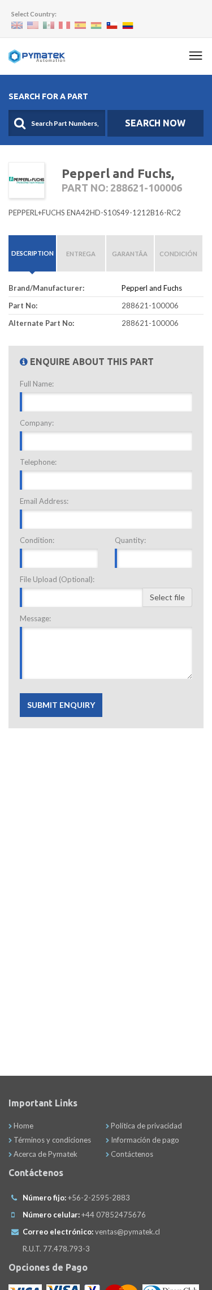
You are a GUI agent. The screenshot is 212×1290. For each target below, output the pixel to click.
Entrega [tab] (81, 253)
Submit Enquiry (61, 705)
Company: (37, 422)
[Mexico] (48, 25)
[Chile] (112, 25)
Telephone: (38, 461)
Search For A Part (48, 96)
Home (22, 1125)
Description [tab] (32, 253)
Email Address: (44, 501)
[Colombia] (127, 25)
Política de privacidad (145, 1125)
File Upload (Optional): (57, 579)
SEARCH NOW (155, 123)
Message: (35, 618)
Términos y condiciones (51, 1139)
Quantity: (130, 540)
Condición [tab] (178, 253)
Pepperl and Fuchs (152, 287)
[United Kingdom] (17, 25)
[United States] (32, 25)
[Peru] (64, 25)
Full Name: (37, 383)
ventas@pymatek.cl (127, 1231)
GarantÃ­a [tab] (130, 253)
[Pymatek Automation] (36, 56)
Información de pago (144, 1139)
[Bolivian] (96, 25)
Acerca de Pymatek (44, 1154)
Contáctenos (131, 1154)
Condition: (37, 540)
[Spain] (80, 25)
